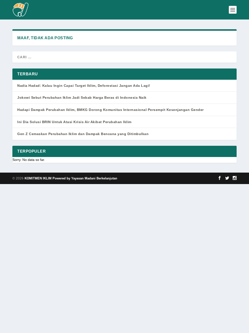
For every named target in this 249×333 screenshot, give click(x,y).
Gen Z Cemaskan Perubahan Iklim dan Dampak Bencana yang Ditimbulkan (83, 134)
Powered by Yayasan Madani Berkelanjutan (85, 178)
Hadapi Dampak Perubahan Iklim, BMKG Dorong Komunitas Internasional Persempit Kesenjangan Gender (110, 110)
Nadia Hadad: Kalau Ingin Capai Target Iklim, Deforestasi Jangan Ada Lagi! (83, 86)
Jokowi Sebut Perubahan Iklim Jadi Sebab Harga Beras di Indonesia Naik (82, 97)
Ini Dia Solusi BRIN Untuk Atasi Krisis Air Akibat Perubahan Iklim (74, 122)
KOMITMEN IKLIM (39, 178)
